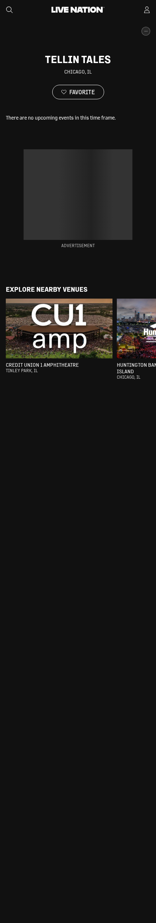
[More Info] (145, 31)
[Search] (9, 10)
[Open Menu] (147, 10)
